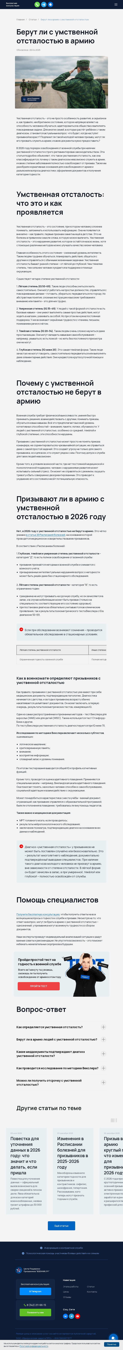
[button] (37, 4)
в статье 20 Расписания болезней (45, 535)
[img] (32, 1270)
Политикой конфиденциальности (34, 1346)
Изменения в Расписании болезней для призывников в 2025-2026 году (72, 1153)
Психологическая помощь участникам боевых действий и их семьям (62, 1253)
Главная (20, 19)
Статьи (33, 19)
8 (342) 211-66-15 (36, 1305)
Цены (66, 1291)
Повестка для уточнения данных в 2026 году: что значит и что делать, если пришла (25, 1156)
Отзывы (67, 1297)
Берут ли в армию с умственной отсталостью (65, 19)
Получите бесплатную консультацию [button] (38, 914)
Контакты (92, 1291)
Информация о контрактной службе (63, 1247)
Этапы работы (70, 1286)
